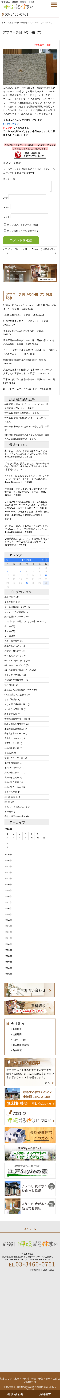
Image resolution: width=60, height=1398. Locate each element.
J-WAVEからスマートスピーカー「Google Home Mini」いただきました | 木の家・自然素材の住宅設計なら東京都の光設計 (26, 512)
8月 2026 (27, 560)
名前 (5, 198)
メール (6, 207)
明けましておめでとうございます (20, 389)
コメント (9, 179)
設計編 (14, 399)
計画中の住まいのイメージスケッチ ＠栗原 (26, 321)
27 (27, 583)
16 (46, 575)
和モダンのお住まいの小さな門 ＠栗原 (23, 330)
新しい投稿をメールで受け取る (22, 230)
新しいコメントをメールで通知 (22, 224)
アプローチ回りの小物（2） (23, 32)
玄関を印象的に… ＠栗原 (17, 315)
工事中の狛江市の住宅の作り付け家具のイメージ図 (29, 379)
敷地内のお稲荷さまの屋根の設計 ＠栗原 (24, 360)
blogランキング (11, 123)
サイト (6, 217)
